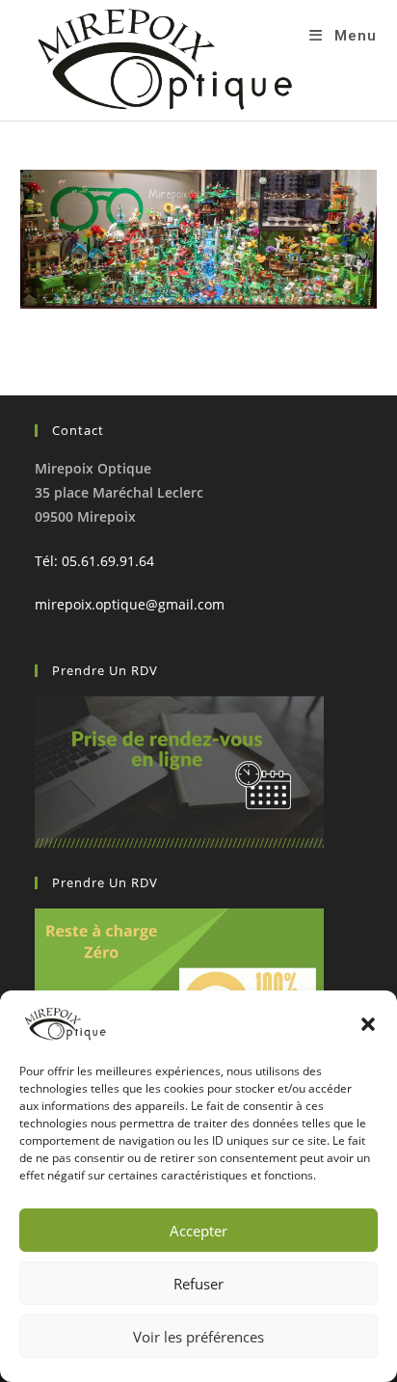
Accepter (198, 1230)
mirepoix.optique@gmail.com (130, 604)
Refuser (198, 1283)
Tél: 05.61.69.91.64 (94, 561)
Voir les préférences (198, 1336)
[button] (368, 1024)
